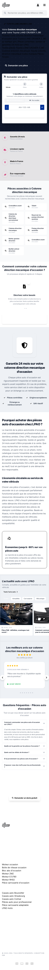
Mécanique (40, 599)
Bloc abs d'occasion (11, 870)
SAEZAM (8, 955)
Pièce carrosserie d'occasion (15, 882)
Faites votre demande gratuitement (26, 319)
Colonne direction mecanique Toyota (20, 50)
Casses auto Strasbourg (13, 896)
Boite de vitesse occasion (14, 867)
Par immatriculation (15, 100)
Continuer (23, 115)
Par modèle (35, 100)
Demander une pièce (18, 65)
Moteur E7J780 (9, 876)
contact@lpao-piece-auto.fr (14, 843)
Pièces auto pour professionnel (17, 902)
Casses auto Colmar (11, 899)
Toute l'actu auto (10, 592)
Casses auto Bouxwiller (13, 893)
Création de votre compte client (13, 937)
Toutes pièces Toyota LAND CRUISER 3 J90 (23, 47)
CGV (3, 930)
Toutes (6, 598)
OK (43, 13)
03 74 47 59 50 (26, 805)
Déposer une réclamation (26, 915)
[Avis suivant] (46, 677)
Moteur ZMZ (8, 873)
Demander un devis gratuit (25, 798)
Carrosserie (28, 599)
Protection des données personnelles (15, 934)
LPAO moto (7, 908)
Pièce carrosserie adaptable (15, 905)
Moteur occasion (10, 864)
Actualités (15, 599)
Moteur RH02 (8, 879)
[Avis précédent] (2, 677)
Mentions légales (8, 926)
